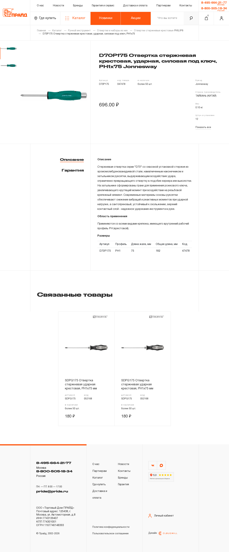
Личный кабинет (164, 516)
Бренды (78, 6)
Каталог (78, 18)
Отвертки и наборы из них (112, 31)
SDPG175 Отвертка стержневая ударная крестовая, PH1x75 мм (81, 384)
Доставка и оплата (135, 6)
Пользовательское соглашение (110, 534)
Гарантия (73, 170)
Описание (72, 159)
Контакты (185, 6)
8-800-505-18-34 (214, 8)
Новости (58, 6)
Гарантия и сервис (103, 6)
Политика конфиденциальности (110, 527)
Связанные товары (74, 294)
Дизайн (152, 533)
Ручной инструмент (79, 31)
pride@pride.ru (52, 491)
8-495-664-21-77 (214, 2)
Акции (135, 18)
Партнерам (163, 6)
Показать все (203, 127)
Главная (41, 31)
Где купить (47, 18)
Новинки (105, 18)
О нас (40, 6)
